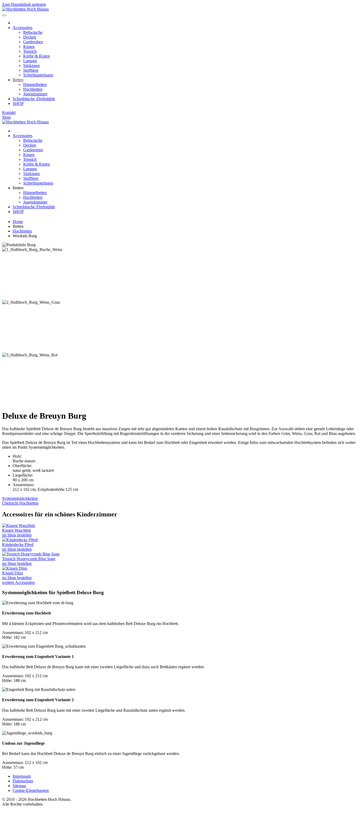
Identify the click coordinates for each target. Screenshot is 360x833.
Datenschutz (23, 781)
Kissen (29, 46)
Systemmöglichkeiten (20, 498)
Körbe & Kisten (36, 56)
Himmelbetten (35, 84)
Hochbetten (32, 89)
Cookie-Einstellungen (31, 790)
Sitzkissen (31, 65)
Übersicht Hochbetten (20, 503)
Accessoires (22, 27)
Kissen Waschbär (16, 530)
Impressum (22, 776)
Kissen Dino (12, 573)
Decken (29, 37)
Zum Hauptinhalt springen (24, 4)
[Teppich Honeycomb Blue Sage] (31, 554)
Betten (18, 80)
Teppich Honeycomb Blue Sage (28, 558)
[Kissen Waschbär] (18, 525)
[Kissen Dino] (14, 568)
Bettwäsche (32, 32)
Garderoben (33, 42)
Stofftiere (30, 70)
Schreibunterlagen (38, 75)
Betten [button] (18, 188)
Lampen (30, 61)
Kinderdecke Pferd (17, 544)
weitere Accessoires (18, 582)
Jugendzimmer (35, 94)
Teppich (30, 51)
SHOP (18, 103)
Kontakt (9, 112)
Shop (6, 117)
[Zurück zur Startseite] (25, 9)
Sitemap (19, 785)
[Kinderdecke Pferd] (20, 539)
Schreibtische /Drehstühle (34, 98)
